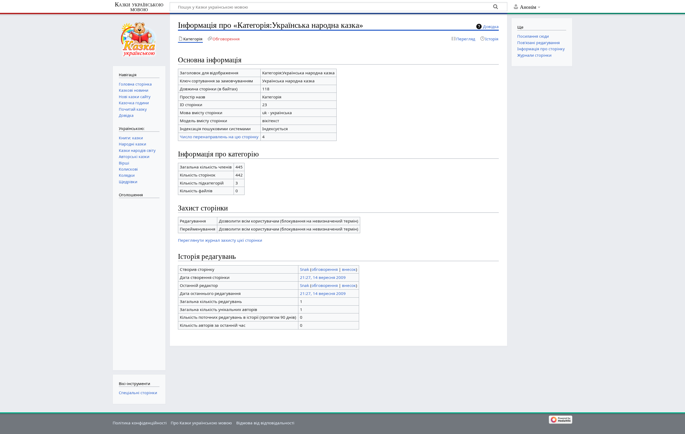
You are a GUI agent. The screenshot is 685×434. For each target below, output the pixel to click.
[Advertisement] (140, 281)
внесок (349, 269)
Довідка (491, 26)
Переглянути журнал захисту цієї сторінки (220, 240)
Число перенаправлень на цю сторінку (219, 136)
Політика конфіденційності (140, 422)
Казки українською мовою (139, 7)
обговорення (324, 269)
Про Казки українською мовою (201, 422)
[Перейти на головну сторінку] (139, 39)
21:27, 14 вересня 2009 (323, 277)
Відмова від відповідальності (265, 422)
